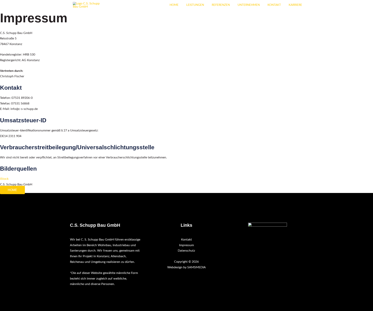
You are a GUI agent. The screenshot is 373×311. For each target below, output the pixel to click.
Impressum (186, 245)
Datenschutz (186, 250)
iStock (4, 178)
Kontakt (186, 239)
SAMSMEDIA (196, 267)
